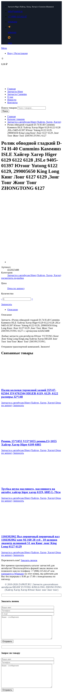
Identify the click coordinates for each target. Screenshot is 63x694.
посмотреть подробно (12, 278)
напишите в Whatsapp (12, 573)
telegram (12, 32)
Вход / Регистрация (17, 53)
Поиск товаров (9, 108)
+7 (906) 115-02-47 (17, 16)
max (10, 43)
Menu (4, 48)
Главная (11, 116)
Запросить (6, 304)
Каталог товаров (16, 119)
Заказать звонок (29, 560)
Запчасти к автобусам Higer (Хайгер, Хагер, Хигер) (34, 122)
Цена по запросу (16, 288)
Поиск (5, 111)
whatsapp (12, 21)
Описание (12, 309)
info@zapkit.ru (15, 11)
